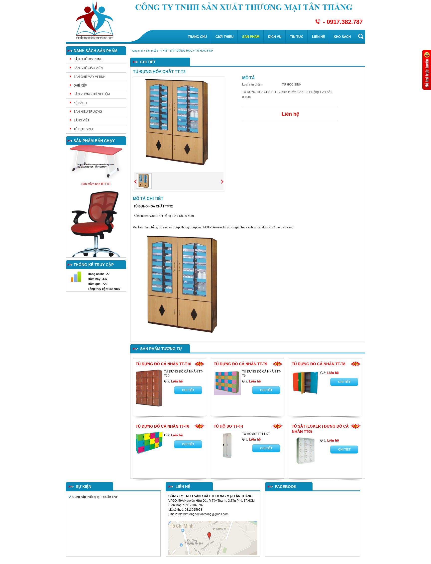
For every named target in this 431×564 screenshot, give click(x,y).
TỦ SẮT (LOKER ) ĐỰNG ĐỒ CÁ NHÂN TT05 (320, 429)
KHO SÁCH (342, 37)
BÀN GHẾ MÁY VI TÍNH (90, 77)
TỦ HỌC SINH (83, 129)
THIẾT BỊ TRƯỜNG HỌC (176, 50)
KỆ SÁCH (80, 103)
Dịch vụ (274, 37)
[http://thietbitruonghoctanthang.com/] (184, 284)
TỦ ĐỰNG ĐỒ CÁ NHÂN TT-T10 (163, 364)
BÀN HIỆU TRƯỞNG (88, 111)
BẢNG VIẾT (81, 120)
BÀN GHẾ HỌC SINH (88, 59)
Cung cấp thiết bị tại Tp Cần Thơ (94, 497)
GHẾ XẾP (80, 85)
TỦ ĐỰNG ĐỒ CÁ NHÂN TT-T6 (162, 426)
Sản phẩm (250, 37)
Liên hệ (318, 37)
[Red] (144, 181)
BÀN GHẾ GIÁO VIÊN (88, 68)
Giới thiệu (224, 37)
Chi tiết (188, 390)
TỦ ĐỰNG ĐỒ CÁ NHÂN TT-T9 (240, 364)
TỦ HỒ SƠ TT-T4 (228, 426)
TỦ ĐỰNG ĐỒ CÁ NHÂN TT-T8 (318, 364)
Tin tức (296, 37)
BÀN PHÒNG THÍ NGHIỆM (92, 94)
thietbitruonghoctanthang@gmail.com (203, 514)
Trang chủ (197, 37)
